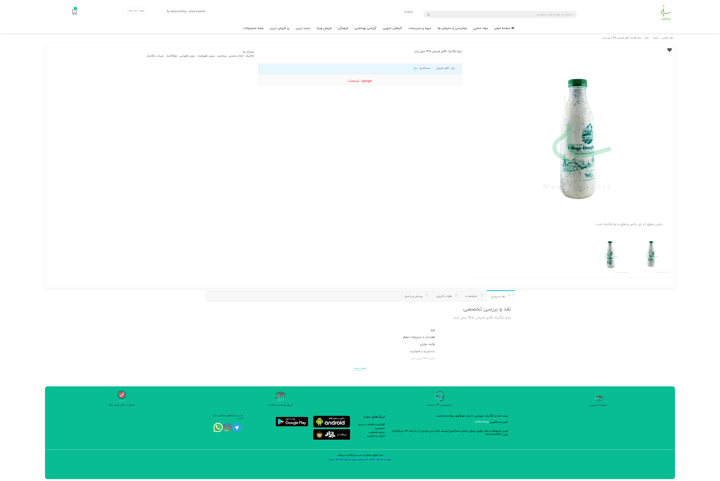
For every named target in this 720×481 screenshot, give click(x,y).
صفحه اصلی (502, 28)
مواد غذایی (480, 28)
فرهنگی (343, 28)
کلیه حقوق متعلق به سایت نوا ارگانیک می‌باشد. (360, 455)
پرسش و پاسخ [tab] (414, 296)
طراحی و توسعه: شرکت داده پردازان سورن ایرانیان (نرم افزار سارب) (360, 459)
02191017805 (482, 422)
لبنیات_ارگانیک (155, 55)
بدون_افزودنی (187, 55)
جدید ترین (303, 28)
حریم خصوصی (377, 432)
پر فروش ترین (279, 28)
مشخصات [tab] (471, 296)
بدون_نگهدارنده (206, 55)
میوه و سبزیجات (419, 28)
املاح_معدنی (236, 55)
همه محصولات (253, 28)
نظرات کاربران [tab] (444, 296)
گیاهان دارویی (392, 28)
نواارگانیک (171, 55)
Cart (75, 8)
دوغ (416, 68)
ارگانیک (249, 55)
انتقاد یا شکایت (376, 436)
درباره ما (408, 11)
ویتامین (221, 55)
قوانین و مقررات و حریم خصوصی (371, 426)
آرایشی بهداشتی (365, 28)
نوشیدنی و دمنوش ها (452, 28)
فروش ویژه (324, 28)
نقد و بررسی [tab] (498, 296)
